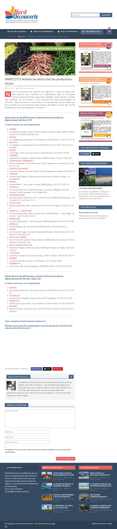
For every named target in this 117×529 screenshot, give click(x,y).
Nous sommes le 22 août (88, 212)
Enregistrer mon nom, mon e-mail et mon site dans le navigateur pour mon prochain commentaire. (38, 450)
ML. (6, 526)
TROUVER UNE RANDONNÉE (90, 188)
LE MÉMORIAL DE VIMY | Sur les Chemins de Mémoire (63, 508)
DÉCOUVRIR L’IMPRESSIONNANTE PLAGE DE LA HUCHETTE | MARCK (101, 498)
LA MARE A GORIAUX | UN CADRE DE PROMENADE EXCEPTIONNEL (100, 508)
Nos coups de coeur (53, 468)
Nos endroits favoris (89, 468)
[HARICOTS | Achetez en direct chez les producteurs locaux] (40, 58)
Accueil (22, 37)
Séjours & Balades (17, 31)
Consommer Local (92, 31)
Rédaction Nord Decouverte (26, 88)
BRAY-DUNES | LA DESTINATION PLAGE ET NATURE (100, 475)
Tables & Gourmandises (43, 31)
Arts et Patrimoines (68, 31)
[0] (109, 31)
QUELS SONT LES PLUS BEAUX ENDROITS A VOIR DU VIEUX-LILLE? (63, 475)
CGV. (53, 523)
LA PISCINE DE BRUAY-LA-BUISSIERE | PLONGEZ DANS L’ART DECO (63, 486)
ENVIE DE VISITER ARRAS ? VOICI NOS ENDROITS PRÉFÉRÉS (63, 497)
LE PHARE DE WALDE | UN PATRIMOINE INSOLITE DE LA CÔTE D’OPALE (100, 486)
